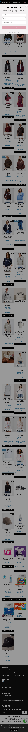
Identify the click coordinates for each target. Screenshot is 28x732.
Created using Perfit (14, 32)
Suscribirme (14, 27)
